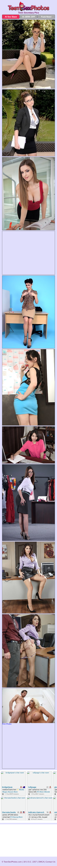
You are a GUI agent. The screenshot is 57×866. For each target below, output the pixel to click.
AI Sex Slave (11, 17)
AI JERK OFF (28, 17)
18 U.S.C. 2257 (30, 862)
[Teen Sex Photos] (28, 6)
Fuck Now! (46, 17)
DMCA (41, 862)
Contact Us (50, 862)
